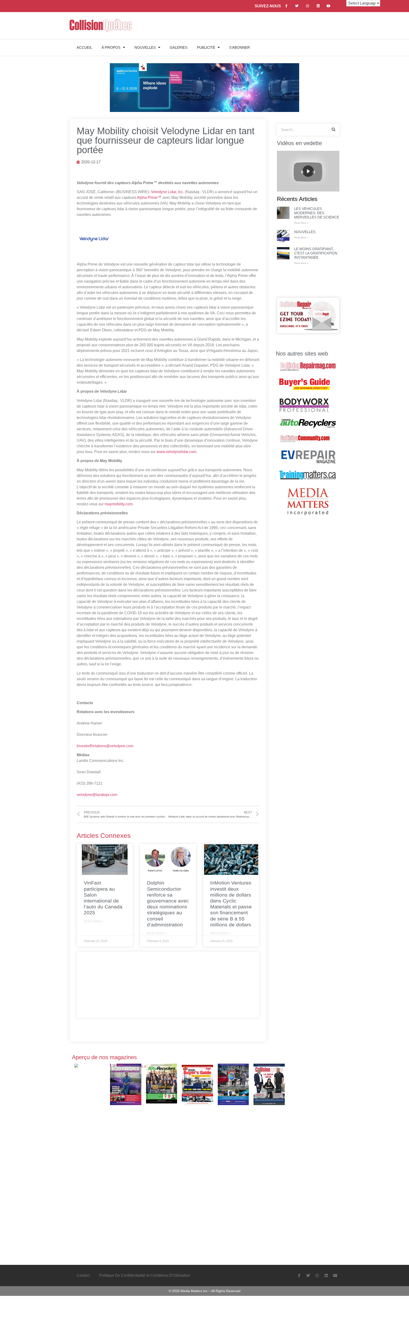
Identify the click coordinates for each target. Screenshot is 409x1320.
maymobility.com (119, 504)
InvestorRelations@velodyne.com (105, 746)
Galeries (178, 47)
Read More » (93, 921)
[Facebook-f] (286, 6)
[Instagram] (307, 6)
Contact (83, 1275)
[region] (308, 171)
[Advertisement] (168, 984)
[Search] (333, 130)
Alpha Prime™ (149, 198)
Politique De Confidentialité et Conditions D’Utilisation (144, 1275)
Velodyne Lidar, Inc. (167, 192)
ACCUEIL (84, 47)
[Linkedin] (318, 6)
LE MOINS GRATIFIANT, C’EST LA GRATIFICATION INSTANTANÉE (315, 253)
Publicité (206, 47)
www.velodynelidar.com (176, 452)
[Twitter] (297, 6)
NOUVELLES (145, 47)
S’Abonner (239, 47)
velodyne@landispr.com (97, 795)
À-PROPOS (111, 47)
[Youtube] (328, 6)
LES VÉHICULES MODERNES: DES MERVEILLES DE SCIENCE (316, 213)
